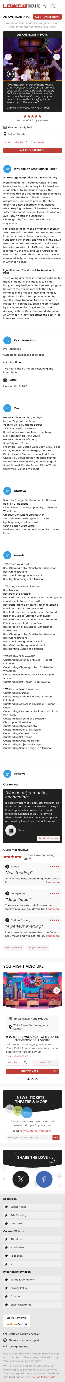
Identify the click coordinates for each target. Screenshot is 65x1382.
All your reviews (37, 947)
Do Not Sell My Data (44, 1377)
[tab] (22, 78)
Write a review (13, 947)
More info (45, 1062)
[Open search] (53, 6)
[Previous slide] (8, 57)
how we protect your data (36, 1131)
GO (56, 1137)
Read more (53, 882)
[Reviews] (32, 116)
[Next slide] (56, 57)
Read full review (48, 838)
